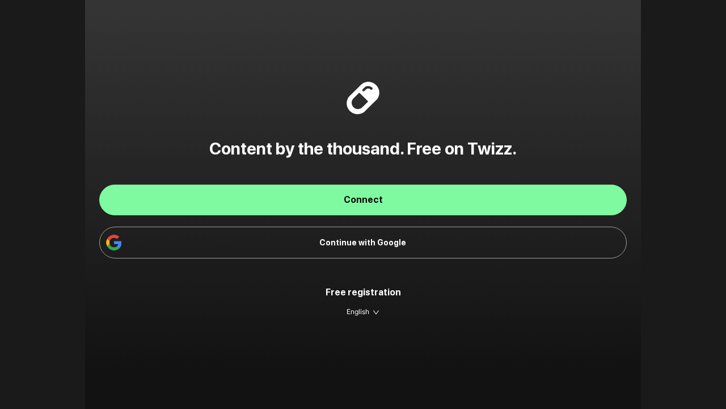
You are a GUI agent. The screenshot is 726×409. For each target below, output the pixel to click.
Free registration (363, 292)
